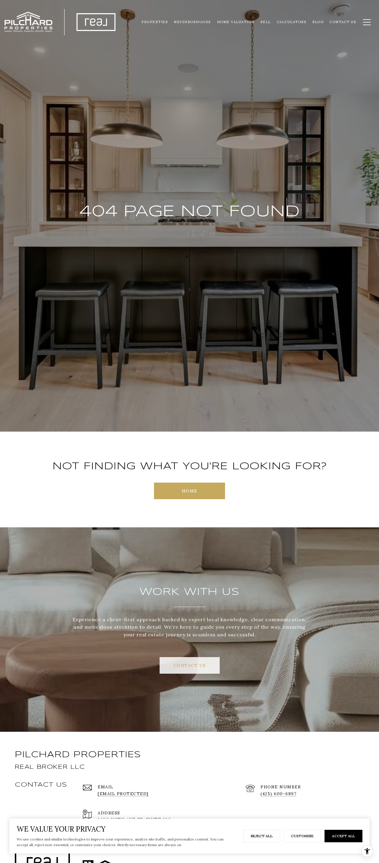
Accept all (343, 836)
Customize (302, 836)
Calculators (292, 22)
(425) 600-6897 (278, 793)
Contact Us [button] (190, 665)
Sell (266, 22)
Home (189, 491)
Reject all (262, 836)
